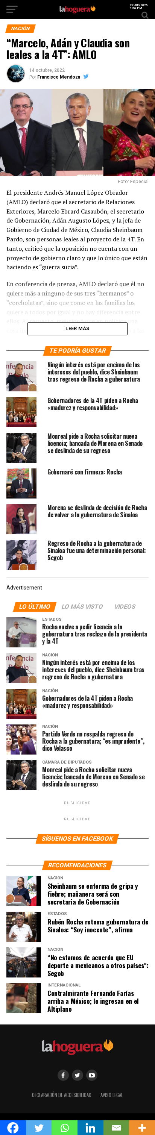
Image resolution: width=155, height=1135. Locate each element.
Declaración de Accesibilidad (61, 1095)
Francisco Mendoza (58, 77)
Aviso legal (111, 1095)
